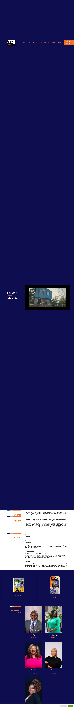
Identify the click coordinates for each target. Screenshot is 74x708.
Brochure (55, 597)
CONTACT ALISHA (53, 637)
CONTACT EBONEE (34, 673)
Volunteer (54, 42)
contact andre (33, 637)
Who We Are (29, 42)
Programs (35, 42)
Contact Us (60, 42)
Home (24, 42)
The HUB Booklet (18, 596)
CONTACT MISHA (53, 673)
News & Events (47, 42)
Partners (40, 42)
